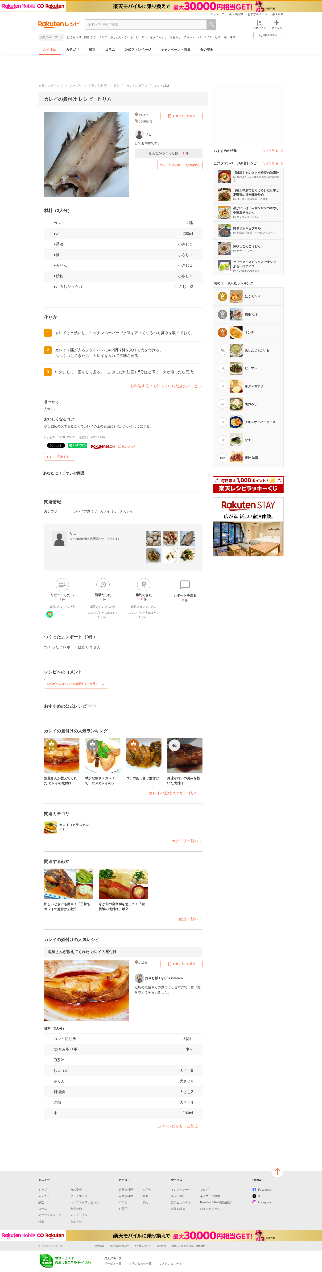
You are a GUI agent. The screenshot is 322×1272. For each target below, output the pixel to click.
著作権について (142, 1245)
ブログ (204, 1189)
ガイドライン (78, 1215)
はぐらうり (74, 37)
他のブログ (128, 446)
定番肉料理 (126, 1189)
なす (218, 37)
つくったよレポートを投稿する (180, 165)
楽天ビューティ (181, 1202)
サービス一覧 (112, 1263)
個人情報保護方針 (119, 1245)
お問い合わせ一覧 (140, 1263)
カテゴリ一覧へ (185, 841)
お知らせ (76, 1221)
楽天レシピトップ (50, 85)
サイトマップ (78, 1196)
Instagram (264, 1202)
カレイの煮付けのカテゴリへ (173, 793)
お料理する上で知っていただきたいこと (164, 386)
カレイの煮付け (137, 85)
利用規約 (76, 1208)
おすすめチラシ (258, 14)
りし (73, 533)
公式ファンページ (138, 49)
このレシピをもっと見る (177, 1126)
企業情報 (99, 1245)
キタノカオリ (158, 37)
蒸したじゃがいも (121, 37)
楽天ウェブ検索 (210, 1196)
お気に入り (259, 28)
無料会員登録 (270, 35)
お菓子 (123, 1208)
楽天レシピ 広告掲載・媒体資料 (188, 1245)
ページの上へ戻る (277, 1171)
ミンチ (103, 37)
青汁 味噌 (229, 37)
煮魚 (116, 85)
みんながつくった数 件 (169, 153)
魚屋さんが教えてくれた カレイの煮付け (82, 952)
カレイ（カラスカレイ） (118, 511)
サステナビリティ (170, 1263)
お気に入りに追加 (184, 116)
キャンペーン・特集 (175, 49)
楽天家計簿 (236, 14)
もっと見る (270, 150)
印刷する (63, 456)
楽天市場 (278, 14)
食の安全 (206, 49)
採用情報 (161, 1245)
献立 (92, 49)
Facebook (264, 1189)
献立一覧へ (188, 919)
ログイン (277, 28)
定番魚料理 (126, 1196)
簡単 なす (90, 37)
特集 (41, 1221)
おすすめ (49, 49)
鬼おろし (175, 37)
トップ (42, 1189)
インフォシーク (214, 14)
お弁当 (146, 1189)
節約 (145, 1202)
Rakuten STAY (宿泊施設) (216, 1202)
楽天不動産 (178, 1196)
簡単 (145, 1196)
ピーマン (141, 37)
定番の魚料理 (97, 85)
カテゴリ (72, 49)
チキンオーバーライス (198, 37)
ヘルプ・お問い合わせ (84, 1202)
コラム (110, 49)
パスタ (123, 1202)
